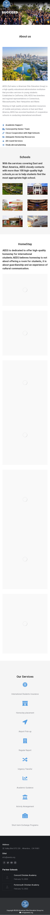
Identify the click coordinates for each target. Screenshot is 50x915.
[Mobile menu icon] (46, 4)
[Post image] (7, 877)
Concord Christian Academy (25, 875)
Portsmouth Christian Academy (26, 885)
